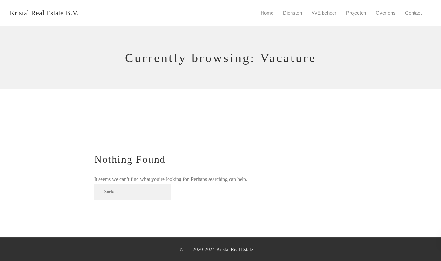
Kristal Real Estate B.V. (44, 13)
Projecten (356, 13)
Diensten (292, 13)
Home (267, 13)
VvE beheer (324, 13)
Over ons (385, 13)
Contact (413, 13)
